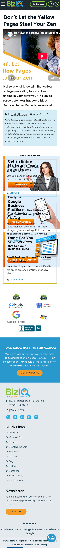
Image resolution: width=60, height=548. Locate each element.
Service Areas (16, 480)
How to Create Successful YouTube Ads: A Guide (29, 169)
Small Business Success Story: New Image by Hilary (29, 259)
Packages (14, 442)
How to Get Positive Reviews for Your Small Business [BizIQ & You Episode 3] (28, 214)
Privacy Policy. (42, 541)
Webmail (13, 451)
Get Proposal (30, 372)
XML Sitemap (41, 544)
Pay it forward (16, 475)
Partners (13, 466)
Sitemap (29, 544)
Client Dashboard (18, 447)
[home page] (15, 4)
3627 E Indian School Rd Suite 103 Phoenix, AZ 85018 (26, 402)
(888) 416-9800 (17, 410)
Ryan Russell (16, 240)
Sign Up (16, 511)
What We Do (15, 437)
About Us (13, 432)
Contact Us (14, 470)
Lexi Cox (14, 192)
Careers (13, 456)
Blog (11, 461)
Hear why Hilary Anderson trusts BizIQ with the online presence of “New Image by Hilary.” (29, 270)
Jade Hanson (19, 114)
